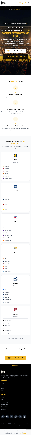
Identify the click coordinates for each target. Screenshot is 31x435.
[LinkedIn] (7, 416)
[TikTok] (20, 416)
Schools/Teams (5, 386)
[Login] (25, 3)
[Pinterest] (24, 416)
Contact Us (3, 397)
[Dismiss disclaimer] (27, 8)
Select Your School (15, 51)
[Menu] (28, 3)
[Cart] (22, 3)
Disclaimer (3, 409)
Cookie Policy (4, 406)
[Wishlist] (20, 3)
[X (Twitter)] (11, 416)
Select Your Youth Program (16, 56)
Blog (2, 390)
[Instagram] (16, 416)
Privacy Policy (4, 402)
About (2, 388)
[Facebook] (3, 416)
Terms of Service (5, 404)
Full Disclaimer (17, 9)
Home (2, 383)
